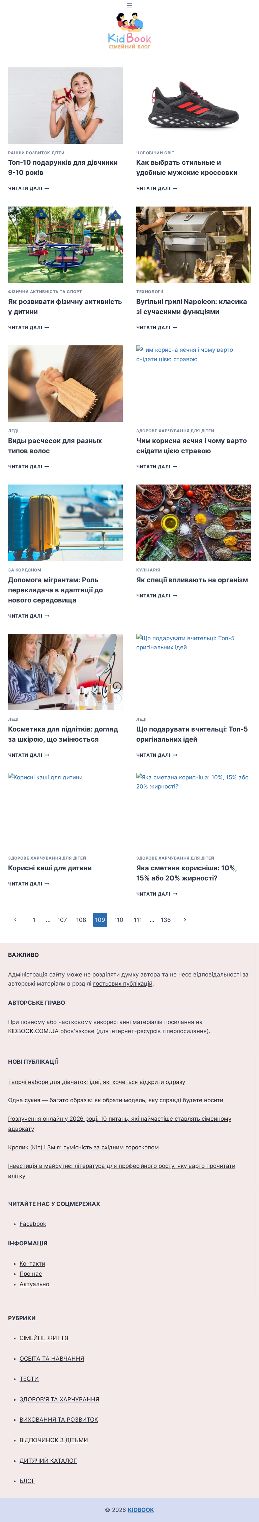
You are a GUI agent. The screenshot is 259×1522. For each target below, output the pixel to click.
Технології (149, 291)
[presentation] (65, 105)
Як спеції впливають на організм (192, 580)
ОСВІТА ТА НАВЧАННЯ (52, 1358)
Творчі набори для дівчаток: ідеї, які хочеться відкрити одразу (96, 1082)
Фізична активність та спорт (45, 291)
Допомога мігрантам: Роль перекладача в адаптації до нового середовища (55, 590)
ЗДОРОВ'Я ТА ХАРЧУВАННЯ (59, 1399)
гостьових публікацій (122, 983)
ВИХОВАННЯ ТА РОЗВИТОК (59, 1419)
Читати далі (28, 188)
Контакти (32, 1263)
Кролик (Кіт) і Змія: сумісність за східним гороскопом (83, 1147)
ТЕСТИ (29, 1378)
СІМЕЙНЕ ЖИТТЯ (44, 1338)
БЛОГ (27, 1481)
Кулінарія (148, 569)
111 (138, 920)
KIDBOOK (141, 1510)
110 (118, 920)
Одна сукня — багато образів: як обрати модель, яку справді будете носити (115, 1100)
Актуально (34, 1284)
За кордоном (24, 569)
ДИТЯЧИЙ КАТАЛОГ (48, 1460)
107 (62, 920)
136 (166, 920)
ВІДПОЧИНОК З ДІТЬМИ (54, 1440)
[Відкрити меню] (129, 5)
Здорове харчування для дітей (175, 430)
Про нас (31, 1273)
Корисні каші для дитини (50, 868)
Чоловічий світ (155, 152)
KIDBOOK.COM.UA (33, 1031)
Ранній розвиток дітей (36, 152)
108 (81, 920)
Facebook (33, 1223)
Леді (13, 430)
